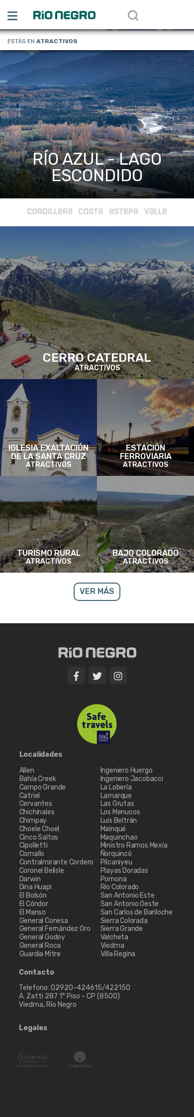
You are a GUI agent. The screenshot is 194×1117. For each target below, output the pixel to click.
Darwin (30, 879)
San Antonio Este (127, 895)
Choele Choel (39, 829)
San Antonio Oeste (129, 904)
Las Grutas (117, 803)
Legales (33, 1028)
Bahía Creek (37, 779)
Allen (26, 770)
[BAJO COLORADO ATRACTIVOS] (145, 524)
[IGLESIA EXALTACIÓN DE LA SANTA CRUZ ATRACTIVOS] (48, 427)
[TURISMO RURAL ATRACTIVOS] (48, 524)
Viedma (112, 945)
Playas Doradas (124, 870)
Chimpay (33, 820)
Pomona (113, 879)
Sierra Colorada (124, 921)
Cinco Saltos (39, 837)
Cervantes (35, 803)
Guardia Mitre (40, 954)
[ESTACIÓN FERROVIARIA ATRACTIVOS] (145, 427)
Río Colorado (119, 887)
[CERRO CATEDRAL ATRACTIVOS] (97, 302)
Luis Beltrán (118, 820)
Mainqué (113, 829)
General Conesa (43, 921)
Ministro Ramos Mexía (134, 845)
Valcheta (114, 937)
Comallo (32, 854)
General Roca (40, 945)
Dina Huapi (35, 887)
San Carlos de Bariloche (136, 912)
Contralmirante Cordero (56, 862)
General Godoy (42, 937)
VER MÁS (97, 167)
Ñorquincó (116, 854)
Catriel (29, 795)
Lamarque (116, 795)
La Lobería (116, 787)
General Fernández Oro (55, 928)
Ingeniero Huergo (126, 770)
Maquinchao (119, 837)
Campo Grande (42, 787)
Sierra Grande (121, 928)
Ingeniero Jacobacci (131, 779)
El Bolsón (33, 895)
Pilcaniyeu (116, 862)
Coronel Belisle (41, 870)
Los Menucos (120, 812)
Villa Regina (118, 954)
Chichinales (37, 812)
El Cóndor (33, 904)
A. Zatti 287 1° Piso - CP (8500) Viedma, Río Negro (70, 1000)
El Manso (32, 912)
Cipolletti (33, 845)
